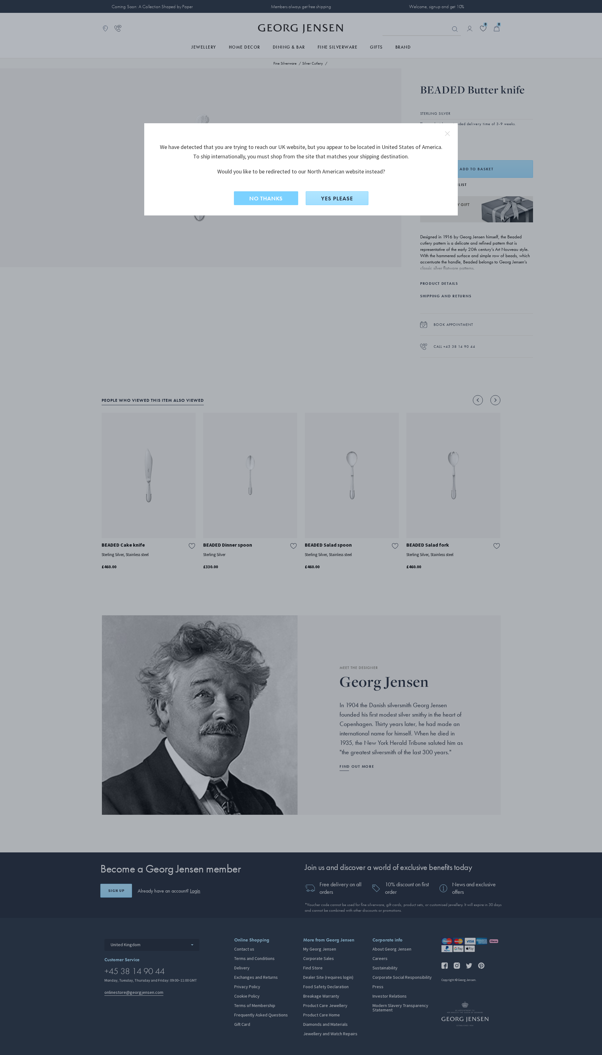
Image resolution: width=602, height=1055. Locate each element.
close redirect (447, 133)
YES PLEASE (337, 198)
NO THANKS (266, 198)
